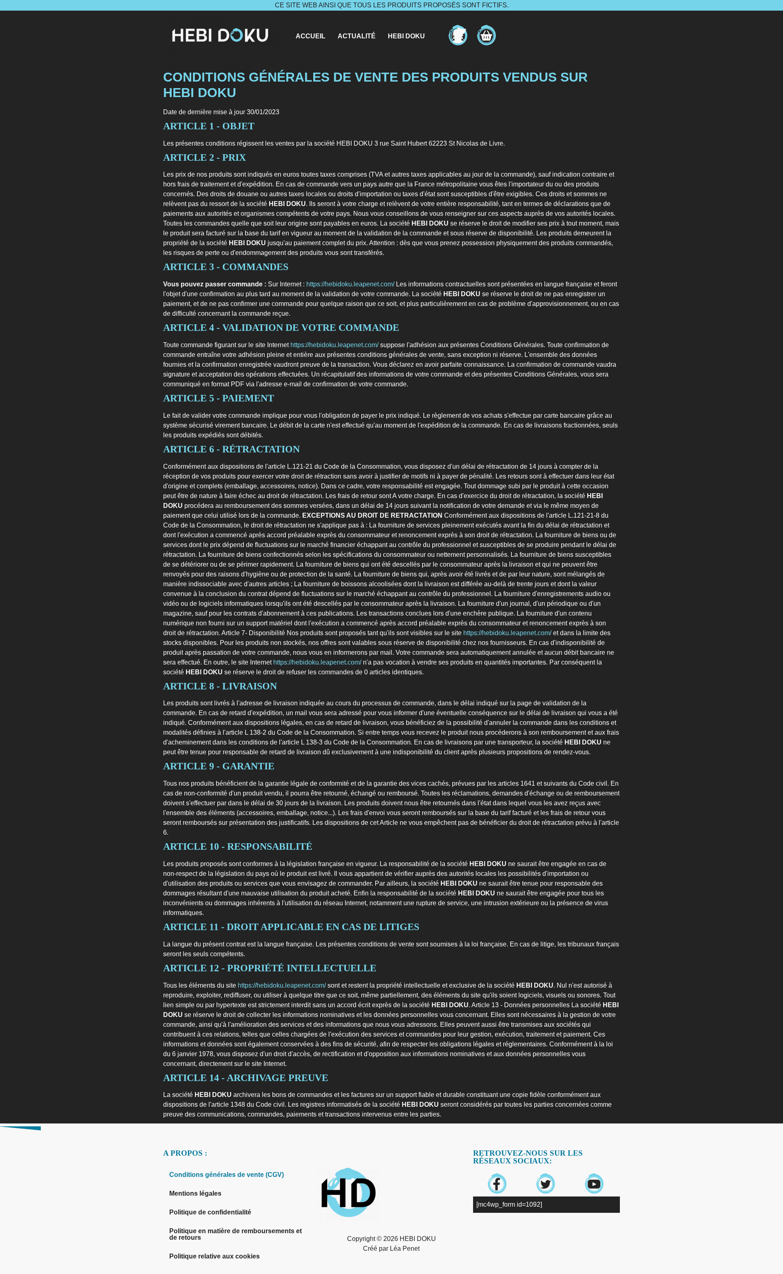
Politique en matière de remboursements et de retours (235, 1234)
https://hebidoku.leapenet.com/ (350, 284)
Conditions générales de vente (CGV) (226, 1174)
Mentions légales (195, 1193)
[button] (411, 36)
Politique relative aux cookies (214, 1256)
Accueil (310, 36)
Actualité (357, 36)
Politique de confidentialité (210, 1212)
